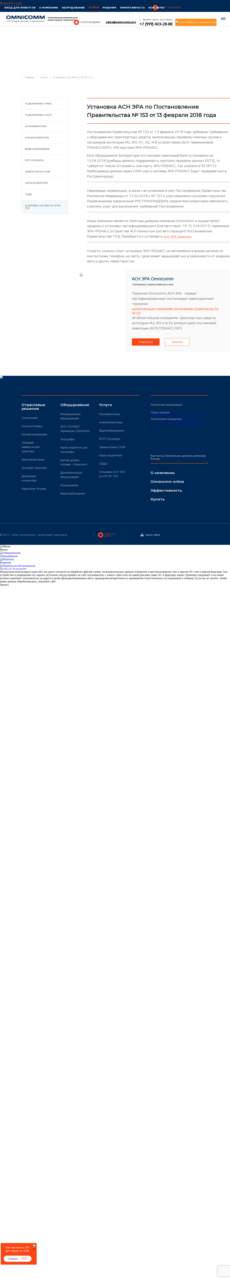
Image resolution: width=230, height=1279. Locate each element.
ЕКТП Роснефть (34, 160)
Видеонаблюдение (37, 149)
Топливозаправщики (34, 434)
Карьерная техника (34, 488)
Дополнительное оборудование (71, 475)
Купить (158, 499)
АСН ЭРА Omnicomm (177, 236)
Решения (109, 7)
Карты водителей (36, 183)
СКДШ (28, 194)
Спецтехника (30, 418)
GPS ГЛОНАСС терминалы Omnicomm (74, 429)
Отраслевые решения (33, 407)
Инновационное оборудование (70, 416)
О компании (48, 7)
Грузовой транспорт (34, 467)
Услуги (94, 7)
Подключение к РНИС (38, 103)
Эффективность (132, 7)
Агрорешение (69, 485)
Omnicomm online (167, 482)
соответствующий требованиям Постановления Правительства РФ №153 (175, 311)
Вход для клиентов (20, 7)
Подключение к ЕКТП (38, 115)
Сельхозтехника (32, 426)
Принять (4, 584)
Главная (30, 77)
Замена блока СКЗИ (37, 171)
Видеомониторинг (33, 459)
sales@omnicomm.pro (121, 22)
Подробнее (145, 342)
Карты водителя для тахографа (73, 449)
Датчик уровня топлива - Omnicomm (73, 462)
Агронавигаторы (36, 126)
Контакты (156, 7)
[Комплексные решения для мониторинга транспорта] (25, 18)
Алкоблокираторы (37, 137)
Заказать (177, 342)
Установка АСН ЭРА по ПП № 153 (42, 206)
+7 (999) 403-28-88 (164, 415)
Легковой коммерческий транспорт (31, 447)
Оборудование (73, 7)
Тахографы (67, 439)
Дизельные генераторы (29, 478)
